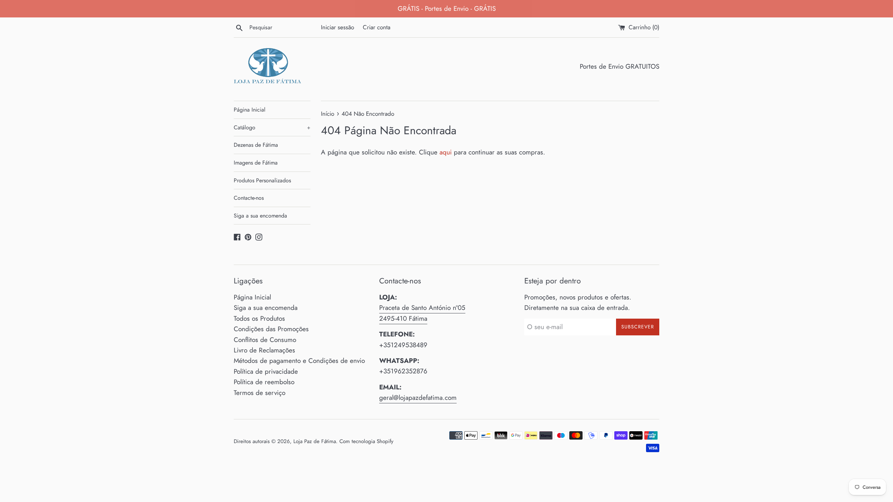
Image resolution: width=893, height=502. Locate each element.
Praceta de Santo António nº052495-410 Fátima (422, 313)
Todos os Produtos (259, 318)
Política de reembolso (264, 382)
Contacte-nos (249, 198)
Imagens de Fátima (256, 163)
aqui (446, 152)
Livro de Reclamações (264, 350)
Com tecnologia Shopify (366, 441)
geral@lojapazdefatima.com (418, 397)
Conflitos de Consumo (265, 339)
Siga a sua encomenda (260, 216)
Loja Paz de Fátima (314, 441)
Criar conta (376, 27)
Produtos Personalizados (262, 180)
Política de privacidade (266, 371)
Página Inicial (249, 110)
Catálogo (272, 127)
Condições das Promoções (271, 329)
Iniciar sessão (337, 27)
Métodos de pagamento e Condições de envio (299, 360)
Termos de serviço (259, 392)
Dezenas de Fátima (256, 145)
